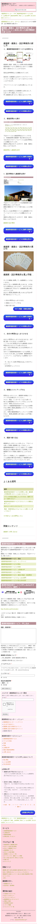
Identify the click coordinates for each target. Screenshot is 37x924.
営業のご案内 (7, 901)
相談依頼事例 (14, 15)
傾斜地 (19, 870)
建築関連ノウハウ (8, 850)
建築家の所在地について (9, 655)
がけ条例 (22, 874)
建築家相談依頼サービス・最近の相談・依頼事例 (16, 575)
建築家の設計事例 (9, 223)
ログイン (7, 18)
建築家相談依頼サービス (10, 738)
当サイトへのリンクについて (13, 506)
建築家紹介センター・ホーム (10, 21)
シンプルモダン (24, 872)
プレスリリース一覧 (9, 906)
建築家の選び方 (7, 731)
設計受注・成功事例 (9, 885)
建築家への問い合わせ (10, 532)
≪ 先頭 (5, 804)
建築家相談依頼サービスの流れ (11, 564)
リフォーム (29, 870)
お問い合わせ (7, 752)
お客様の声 (7, 15)
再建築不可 (5, 874)
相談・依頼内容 (6, 627)
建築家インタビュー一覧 (10, 854)
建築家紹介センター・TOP (9, 13)
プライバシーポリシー (9, 897)
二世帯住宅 (8, 872)
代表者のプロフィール (9, 893)
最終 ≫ (19, 806)
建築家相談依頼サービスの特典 (11, 567)
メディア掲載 (7, 905)
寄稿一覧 (6, 859)
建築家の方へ (8, 883)
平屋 (31, 874)
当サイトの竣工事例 (9, 852)
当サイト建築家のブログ (10, 848)
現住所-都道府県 (6, 681)
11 (27, 804)
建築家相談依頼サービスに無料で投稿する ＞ (19, 102)
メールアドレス (6, 664)
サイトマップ (9, 822)
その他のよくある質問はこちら (13, 516)
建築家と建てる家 (7, 870)
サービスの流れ (7, 741)
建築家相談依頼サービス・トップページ (13, 561)
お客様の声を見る (27, 812)
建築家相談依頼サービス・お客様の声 (13, 569)
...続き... (5, 878)
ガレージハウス (16, 872)
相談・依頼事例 (15, 820)
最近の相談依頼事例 (8, 750)
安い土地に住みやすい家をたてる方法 (13, 857)
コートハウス (6, 876)
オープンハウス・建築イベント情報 (13, 856)
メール (4, 697)
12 (30, 804)
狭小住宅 (24, 870)
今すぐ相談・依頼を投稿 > (23, 309)
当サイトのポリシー (9, 895)
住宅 (4, 872)
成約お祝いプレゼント (9, 836)
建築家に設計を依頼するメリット (12, 726)
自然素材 (14, 870)
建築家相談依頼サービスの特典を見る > (19, 111)
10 (25, 804)
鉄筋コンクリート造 (14, 874)
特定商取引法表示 (8, 903)
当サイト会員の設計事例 (10, 846)
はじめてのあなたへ (8, 724)
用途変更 (27, 874)
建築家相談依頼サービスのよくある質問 (13, 578)
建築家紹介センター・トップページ (13, 722)
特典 (4, 743)
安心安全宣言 (7, 764)
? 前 (9, 804)
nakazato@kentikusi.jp (21, 919)
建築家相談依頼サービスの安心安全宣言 (13, 580)
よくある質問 (26, 15)
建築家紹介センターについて (11, 899)
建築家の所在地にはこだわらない (12, 660)
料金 (20, 15)
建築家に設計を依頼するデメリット (13, 728)
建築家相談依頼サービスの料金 (11, 572)
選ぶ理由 (5, 760)
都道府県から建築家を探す (12, 150)
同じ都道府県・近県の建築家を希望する (14, 658)
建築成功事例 (7, 834)
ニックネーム (5, 673)
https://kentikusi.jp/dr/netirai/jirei (9, 609)
